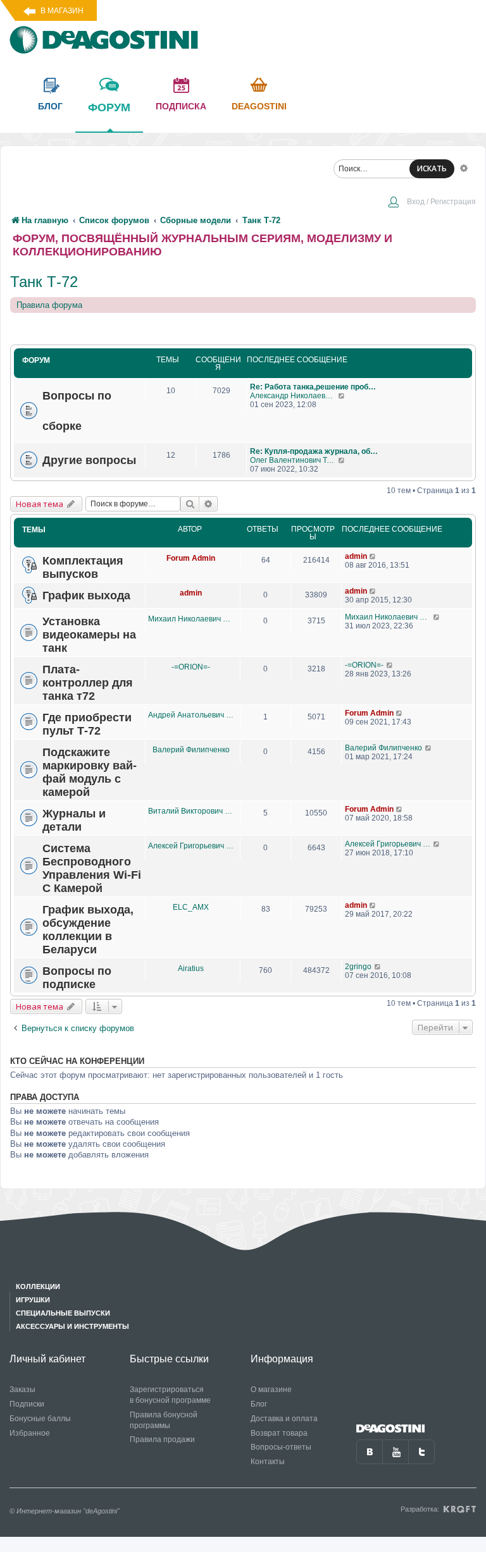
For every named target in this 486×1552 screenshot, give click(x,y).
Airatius (191, 968)
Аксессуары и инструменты (72, 1326)
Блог (259, 1404)
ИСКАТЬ (432, 168)
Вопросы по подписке (76, 978)
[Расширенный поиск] (464, 167)
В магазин (62, 10)
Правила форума (49, 305)
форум (109, 107)
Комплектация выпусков (82, 567)
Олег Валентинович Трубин (294, 460)
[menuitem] (431, 203)
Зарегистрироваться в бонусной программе (170, 1395)
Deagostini (259, 106)
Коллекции (38, 1286)
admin (356, 556)
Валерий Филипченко (191, 749)
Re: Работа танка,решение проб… (313, 386)
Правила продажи (162, 1439)
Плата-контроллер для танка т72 (87, 682)
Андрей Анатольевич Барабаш (191, 715)
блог (50, 106)
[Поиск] (189, 503)
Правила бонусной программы (163, 1420)
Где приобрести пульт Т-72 (87, 724)
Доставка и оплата (284, 1418)
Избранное (29, 1433)
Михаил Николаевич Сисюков (191, 618)
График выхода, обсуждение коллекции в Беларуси (88, 929)
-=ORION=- (190, 667)
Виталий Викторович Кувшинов (191, 811)
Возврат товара (279, 1433)
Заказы (22, 1389)
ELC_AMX (191, 907)
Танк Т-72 (44, 281)
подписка (181, 106)
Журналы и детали (74, 820)
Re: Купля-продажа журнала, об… (314, 451)
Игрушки (33, 1300)
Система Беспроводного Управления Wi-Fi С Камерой (91, 868)
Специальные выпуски (63, 1313)
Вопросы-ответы (281, 1447)
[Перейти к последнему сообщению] (342, 395)
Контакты (268, 1461)
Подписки (26, 1404)
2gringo (358, 966)
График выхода (86, 595)
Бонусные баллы (40, 1418)
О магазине (271, 1389)
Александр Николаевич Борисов (294, 395)
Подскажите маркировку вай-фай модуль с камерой (89, 772)
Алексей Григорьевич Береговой (191, 845)
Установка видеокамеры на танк (89, 634)
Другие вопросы (89, 459)
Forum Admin (190, 558)
